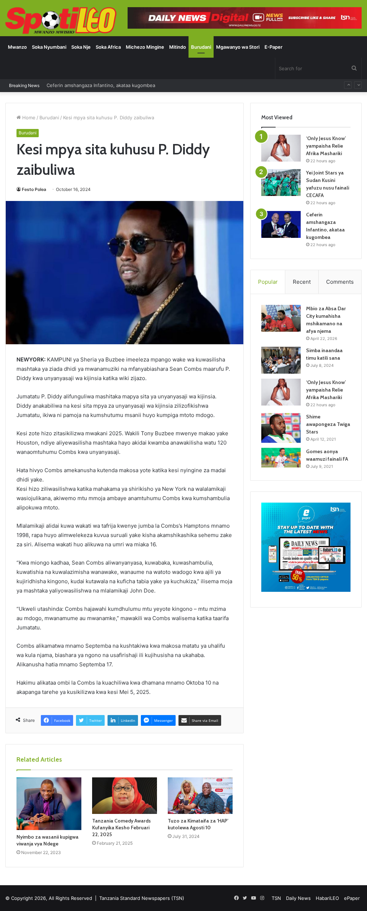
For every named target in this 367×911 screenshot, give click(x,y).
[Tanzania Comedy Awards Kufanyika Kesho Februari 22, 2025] (124, 795)
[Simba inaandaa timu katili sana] (281, 360)
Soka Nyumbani (49, 47)
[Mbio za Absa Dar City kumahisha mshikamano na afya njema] (281, 318)
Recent (302, 281)
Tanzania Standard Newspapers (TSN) (141, 898)
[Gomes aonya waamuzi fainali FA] (281, 458)
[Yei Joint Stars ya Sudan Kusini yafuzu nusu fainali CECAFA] (281, 182)
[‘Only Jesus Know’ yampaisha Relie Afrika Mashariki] (281, 148)
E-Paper (273, 47)
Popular (268, 281)
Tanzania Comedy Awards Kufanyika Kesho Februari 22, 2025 (121, 827)
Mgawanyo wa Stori (237, 47)
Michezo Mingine (145, 47)
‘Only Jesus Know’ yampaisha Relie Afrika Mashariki (326, 146)
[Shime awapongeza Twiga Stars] (281, 427)
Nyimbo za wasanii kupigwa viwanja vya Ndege (47, 840)
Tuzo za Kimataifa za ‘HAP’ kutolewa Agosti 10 (198, 824)
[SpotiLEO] (61, 21)
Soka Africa (108, 47)
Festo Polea (34, 189)
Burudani (201, 47)
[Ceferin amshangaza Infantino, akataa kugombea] (281, 224)
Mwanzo (17, 47)
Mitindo (177, 47)
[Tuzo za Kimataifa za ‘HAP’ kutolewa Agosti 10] (200, 795)
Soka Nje (81, 47)
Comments (340, 281)
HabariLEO (327, 898)
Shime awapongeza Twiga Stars (328, 424)
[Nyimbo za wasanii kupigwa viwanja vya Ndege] (48, 803)
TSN (276, 898)
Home (28, 117)
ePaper (352, 898)
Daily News (298, 898)
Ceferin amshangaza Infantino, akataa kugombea (101, 80)
